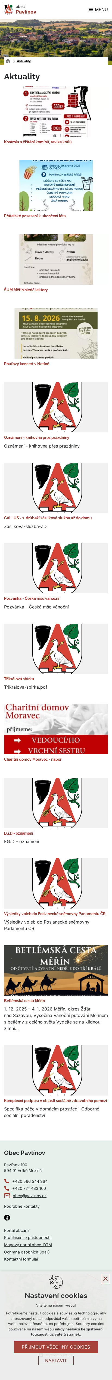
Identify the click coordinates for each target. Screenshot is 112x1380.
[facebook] (7, 1218)
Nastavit (56, 1360)
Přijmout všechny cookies (56, 1347)
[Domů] (9, 60)
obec (26, 9)
